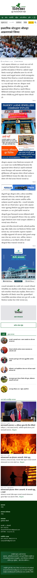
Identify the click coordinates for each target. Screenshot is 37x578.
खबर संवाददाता (18, 317)
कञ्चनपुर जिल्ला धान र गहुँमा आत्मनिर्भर (19, 389)
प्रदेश (6, 18)
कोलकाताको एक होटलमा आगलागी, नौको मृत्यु (15, 458)
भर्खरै (3, 334)
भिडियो (25, 22)
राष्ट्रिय (16, 18)
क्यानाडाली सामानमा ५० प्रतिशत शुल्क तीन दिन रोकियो (18, 425)
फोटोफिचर (18, 22)
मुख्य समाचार (11, 334)
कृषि (29, 18)
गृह (2, 18)
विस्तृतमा (14, 430)
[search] (35, 22)
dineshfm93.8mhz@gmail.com (12, 570)
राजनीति (11, 18)
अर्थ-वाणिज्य (23, 18)
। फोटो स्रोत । (18, 58)
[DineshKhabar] (18, 6)
